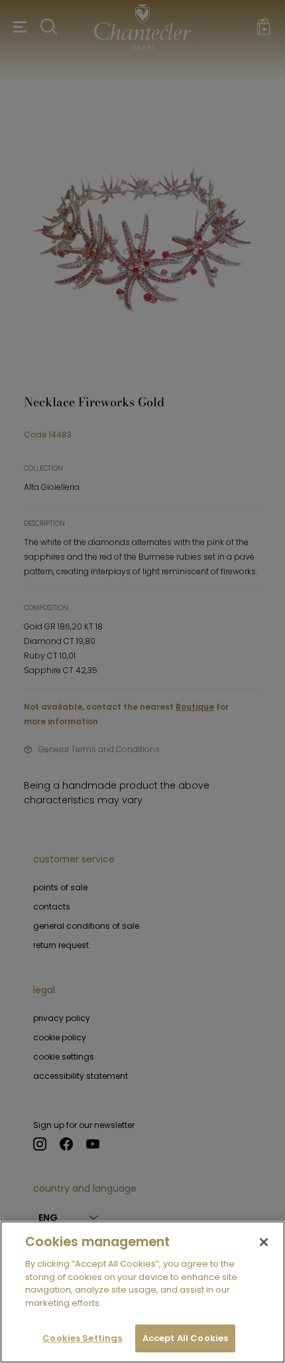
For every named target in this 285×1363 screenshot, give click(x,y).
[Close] (263, 1242)
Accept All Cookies (185, 1338)
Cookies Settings (82, 1338)
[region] (142, 1292)
